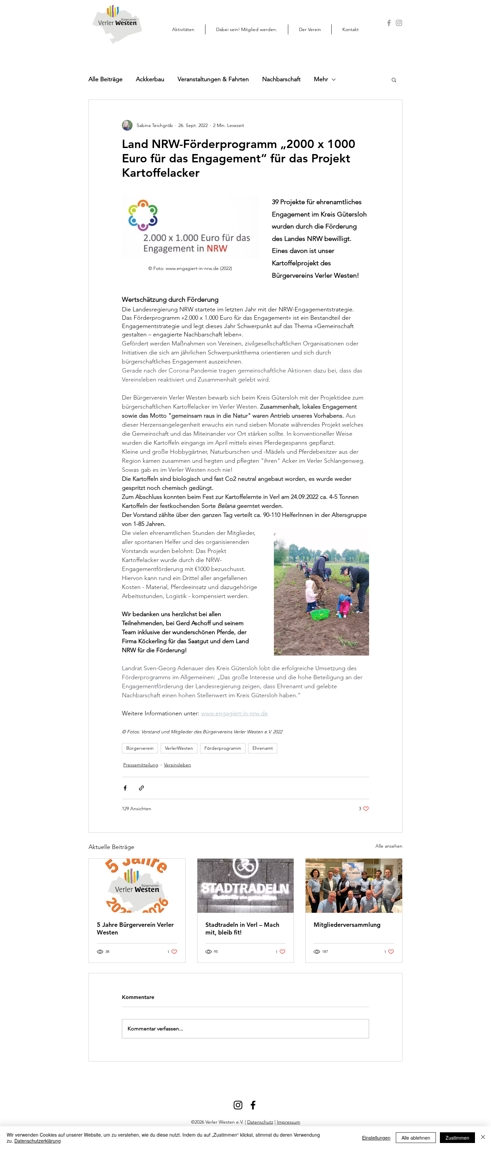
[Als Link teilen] (141, 788)
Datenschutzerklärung (37, 1140)
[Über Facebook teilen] (125, 788)
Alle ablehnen (415, 1137)
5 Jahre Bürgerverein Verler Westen (135, 928)
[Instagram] (399, 23)
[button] (246, 29)
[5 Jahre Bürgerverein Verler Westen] (137, 886)
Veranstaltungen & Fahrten (213, 79)
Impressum (288, 1122)
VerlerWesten (179, 748)
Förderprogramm (222, 748)
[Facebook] (389, 23)
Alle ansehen (388, 846)
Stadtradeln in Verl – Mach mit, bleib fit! (242, 928)
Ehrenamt (263, 748)
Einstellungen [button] (376, 1137)
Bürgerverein (140, 748)
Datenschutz (260, 1122)
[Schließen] (483, 1138)
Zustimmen (457, 1137)
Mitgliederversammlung (347, 924)
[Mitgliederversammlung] (354, 886)
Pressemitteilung (140, 765)
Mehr (321, 79)
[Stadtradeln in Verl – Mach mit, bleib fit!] (245, 886)
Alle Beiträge (106, 79)
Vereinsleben (177, 765)
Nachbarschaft (281, 79)
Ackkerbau (150, 79)
